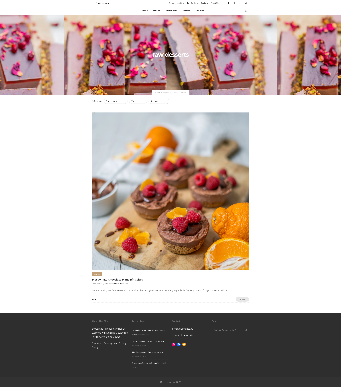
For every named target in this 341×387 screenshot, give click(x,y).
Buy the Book (192, 3)
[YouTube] (246, 3)
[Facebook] (229, 3)
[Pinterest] (240, 3)
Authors (155, 101)
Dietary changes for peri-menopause (148, 341)
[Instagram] (234, 3)
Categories (111, 101)
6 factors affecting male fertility (146, 363)
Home (171, 3)
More (94, 299)
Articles (180, 3)
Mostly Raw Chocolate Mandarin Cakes (117, 279)
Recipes (204, 3)
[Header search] (246, 10)
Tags (133, 101)
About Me (215, 3)
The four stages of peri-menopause (148, 352)
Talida (114, 284)
